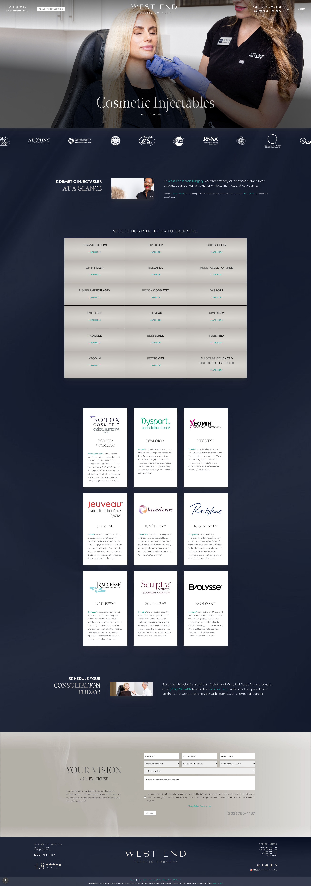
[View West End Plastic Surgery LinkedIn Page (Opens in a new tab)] (21, 7)
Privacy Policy (193, 806)
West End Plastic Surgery (185, 180)
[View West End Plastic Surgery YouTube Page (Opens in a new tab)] (17, 7)
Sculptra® (142, 612)
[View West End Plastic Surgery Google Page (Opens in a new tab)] (24, 7)
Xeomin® (192, 449)
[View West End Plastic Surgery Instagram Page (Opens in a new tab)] (10, 7)
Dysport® (142, 449)
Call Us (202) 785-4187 (267, 7)
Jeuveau (91, 534)
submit (149, 813)
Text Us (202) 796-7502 (266, 11)
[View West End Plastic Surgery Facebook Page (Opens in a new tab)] (13, 7)
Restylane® (193, 534)
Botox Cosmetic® (95, 453)
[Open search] (288, 9)
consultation (178, 193)
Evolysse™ (192, 612)
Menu (301, 9)
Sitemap (133, 880)
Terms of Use (205, 806)
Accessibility (151, 880)
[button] (294, 9)
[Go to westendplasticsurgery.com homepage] (154, 9)
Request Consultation (51, 9)
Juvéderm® (143, 534)
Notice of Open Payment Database (169, 880)
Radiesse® (92, 612)
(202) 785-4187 (249, 193)
